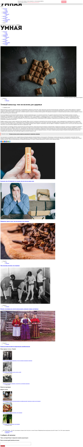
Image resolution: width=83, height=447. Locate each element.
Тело (6, 15)
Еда (6, 9)
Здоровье (5, 13)
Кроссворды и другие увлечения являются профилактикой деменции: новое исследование (22, 401)
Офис (6, 10)
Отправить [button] (2, 445)
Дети (6, 21)
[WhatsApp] (8, 141)
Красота (4, 16)
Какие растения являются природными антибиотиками (15, 346)
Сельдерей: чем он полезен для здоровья (11, 424)
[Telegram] (9, 141)
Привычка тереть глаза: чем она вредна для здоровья (14, 221)
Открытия (5, 8)
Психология (5, 20)
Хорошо (64, 1)
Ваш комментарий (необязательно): (9, 440)
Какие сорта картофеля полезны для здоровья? (12, 412)
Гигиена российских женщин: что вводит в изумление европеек (16, 383)
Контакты (7, 432)
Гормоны (7, 14)
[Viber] (6, 141)
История (4, 18)
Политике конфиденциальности (33, 2)
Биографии (7, 19)
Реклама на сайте (8, 431)
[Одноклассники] (3, 141)
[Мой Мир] (4, 141)
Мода (6, 17)
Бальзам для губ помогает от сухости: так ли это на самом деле (17, 181)
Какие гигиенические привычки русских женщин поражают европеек (17, 360)
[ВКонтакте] (1, 141)
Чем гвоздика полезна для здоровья (10, 265)
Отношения (5, 11)
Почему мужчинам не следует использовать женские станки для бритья (19, 309)
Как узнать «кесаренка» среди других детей (12, 372)
